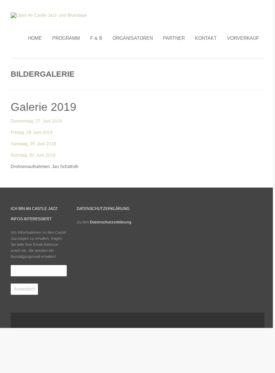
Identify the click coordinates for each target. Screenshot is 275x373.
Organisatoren (133, 38)
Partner (174, 38)
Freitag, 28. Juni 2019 (32, 132)
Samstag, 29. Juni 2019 (33, 143)
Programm (66, 38)
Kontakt (206, 38)
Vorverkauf (243, 38)
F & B (96, 38)
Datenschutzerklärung (110, 222)
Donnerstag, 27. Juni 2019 (36, 121)
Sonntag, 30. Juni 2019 (33, 155)
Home (35, 38)
